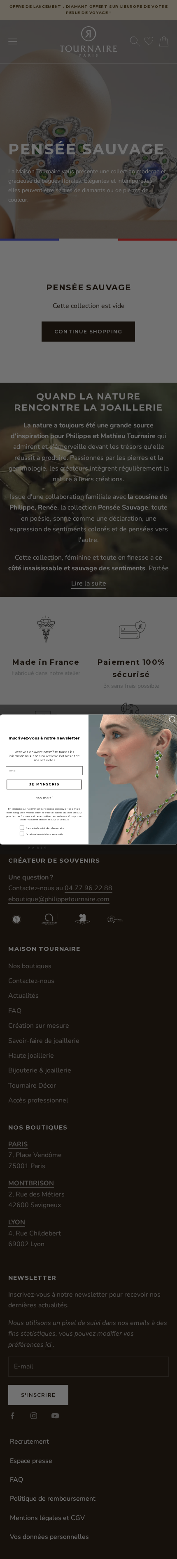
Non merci (44, 798)
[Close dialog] (172, 719)
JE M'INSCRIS (44, 784)
